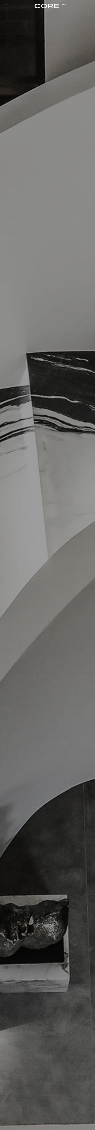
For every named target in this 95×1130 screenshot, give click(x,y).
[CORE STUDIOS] (47, 6)
